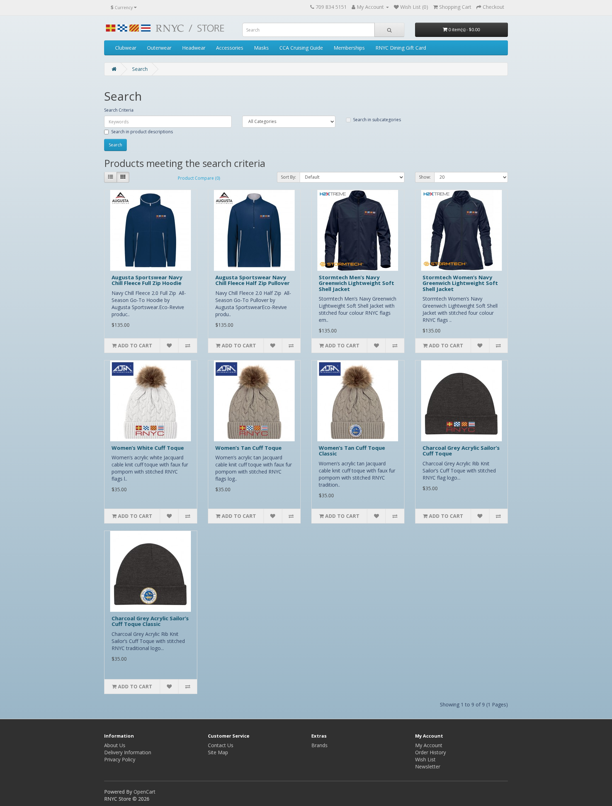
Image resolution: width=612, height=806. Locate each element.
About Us (114, 745)
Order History (430, 752)
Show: (425, 177)
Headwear (193, 47)
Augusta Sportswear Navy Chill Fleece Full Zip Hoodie (147, 280)
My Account (428, 745)
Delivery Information (127, 752)
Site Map (218, 752)
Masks (261, 47)
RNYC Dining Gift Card (400, 47)
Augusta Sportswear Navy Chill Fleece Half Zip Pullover (252, 280)
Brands (319, 745)
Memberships (349, 47)
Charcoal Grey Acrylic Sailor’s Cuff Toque (461, 450)
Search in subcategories (377, 120)
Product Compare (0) (199, 178)
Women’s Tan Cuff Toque (248, 447)
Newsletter (427, 766)
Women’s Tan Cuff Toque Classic (352, 450)
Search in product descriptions (142, 132)
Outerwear (159, 47)
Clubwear (125, 47)
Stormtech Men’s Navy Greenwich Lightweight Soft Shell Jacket (356, 283)
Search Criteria (119, 110)
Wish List (425, 759)
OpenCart (144, 791)
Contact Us (220, 745)
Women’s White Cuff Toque (148, 447)
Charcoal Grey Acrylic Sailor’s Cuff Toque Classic (150, 621)
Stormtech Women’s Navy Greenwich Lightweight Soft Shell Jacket (460, 283)
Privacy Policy (119, 759)
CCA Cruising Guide (301, 47)
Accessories (229, 47)
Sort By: (288, 177)
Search (140, 69)
